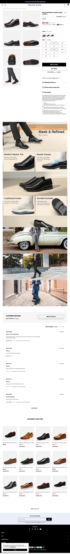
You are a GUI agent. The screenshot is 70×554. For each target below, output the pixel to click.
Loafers (10, 8)
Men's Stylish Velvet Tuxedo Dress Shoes (44, 492)
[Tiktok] (35, 529)
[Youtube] (40, 529)
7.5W (62, 42)
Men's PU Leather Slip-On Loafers (26, 467)
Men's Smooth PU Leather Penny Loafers (44, 467)
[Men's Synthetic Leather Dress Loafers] (44, 35)
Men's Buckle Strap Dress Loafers (42, 442)
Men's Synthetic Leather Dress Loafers (19, 8)
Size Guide (49, 39)
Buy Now (54, 68)
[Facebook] (29, 529)
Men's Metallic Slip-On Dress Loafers (59, 442)
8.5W (54, 46)
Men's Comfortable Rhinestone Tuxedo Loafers (12, 442)
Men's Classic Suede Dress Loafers (9, 467)
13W (62, 52)
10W (54, 49)
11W (46, 52)
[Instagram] (32, 529)
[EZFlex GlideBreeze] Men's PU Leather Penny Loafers (29, 492)
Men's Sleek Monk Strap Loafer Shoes (26, 442)
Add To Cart (54, 64)
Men (8, 8)
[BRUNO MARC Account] (64, 5)
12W (54, 52)
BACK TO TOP (34, 508)
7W (54, 42)
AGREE (15, 549)
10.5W (62, 49)
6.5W (46, 42)
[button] (2, 5)
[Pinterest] (38, 529)
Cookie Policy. (13, 547)
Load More (34, 408)
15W (54, 55)
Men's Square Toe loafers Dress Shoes (10, 492)
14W (46, 55)
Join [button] (49, 519)
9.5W (46, 49)
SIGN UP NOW (42, 1)
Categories (5, 8)
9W (62, 46)
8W (46, 46)
